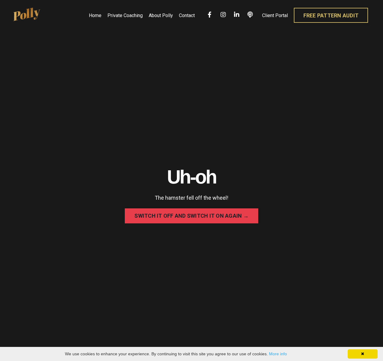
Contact (187, 15)
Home (95, 15)
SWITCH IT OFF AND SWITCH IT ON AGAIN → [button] (191, 216)
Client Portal (275, 15)
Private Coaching (125, 15)
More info (278, 353)
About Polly (161, 15)
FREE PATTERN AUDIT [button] (331, 15)
